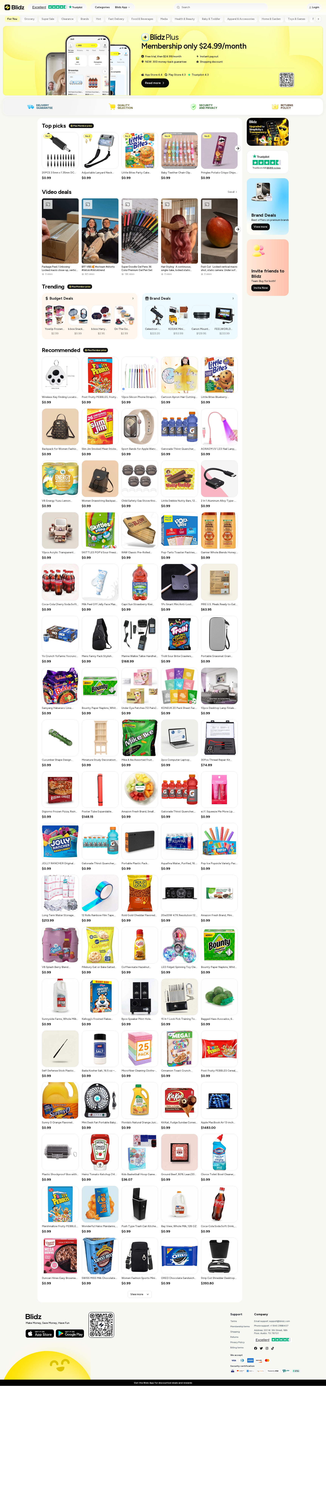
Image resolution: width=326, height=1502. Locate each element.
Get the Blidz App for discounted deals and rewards (163, 1383)
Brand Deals (160, 298)
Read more (153, 83)
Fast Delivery (116, 19)
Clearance (67, 19)
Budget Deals (61, 298)
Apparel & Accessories (240, 19)
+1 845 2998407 (279, 1325)
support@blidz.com (279, 1321)
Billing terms (236, 1347)
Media (164, 19)
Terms (233, 1321)
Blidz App (121, 7)
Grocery (29, 19)
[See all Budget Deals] (133, 298)
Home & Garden (271, 19)
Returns (234, 1337)
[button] (60, 156)
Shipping (235, 1331)
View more (136, 1294)
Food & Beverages (142, 19)
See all (231, 191)
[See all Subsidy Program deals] (233, 298)
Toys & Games (296, 19)
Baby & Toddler (211, 19)
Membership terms (240, 1326)
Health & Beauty (185, 19)
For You (12, 19)
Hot (98, 19)
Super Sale (48, 19)
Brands (85, 19)
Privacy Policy (237, 1342)
